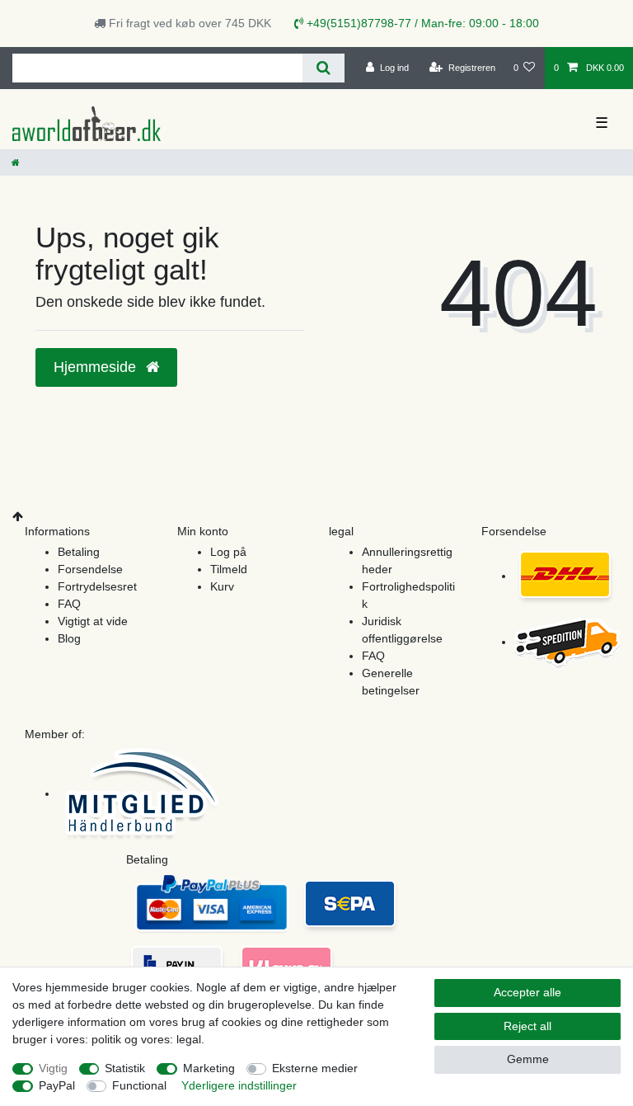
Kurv (222, 586)
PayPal (57, 1085)
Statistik (125, 1068)
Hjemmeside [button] (97, 367)
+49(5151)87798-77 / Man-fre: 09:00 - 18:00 (421, 23)
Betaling (79, 551)
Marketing (209, 1068)
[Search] (323, 68)
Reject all (527, 1026)
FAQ (69, 603)
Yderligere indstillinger (239, 1085)
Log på (228, 551)
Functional (139, 1085)
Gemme (528, 1059)
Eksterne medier (315, 1068)
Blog (69, 638)
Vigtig (53, 1068)
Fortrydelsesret (97, 586)
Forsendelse (90, 569)
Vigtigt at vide (93, 621)
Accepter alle (527, 992)
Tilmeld (228, 569)
